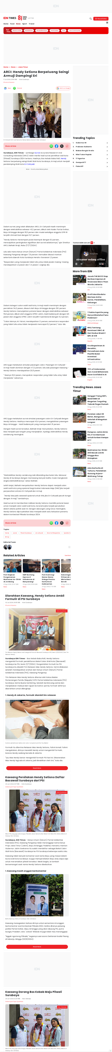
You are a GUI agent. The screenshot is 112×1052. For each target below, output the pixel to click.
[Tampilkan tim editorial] (69, 547)
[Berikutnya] (71, 673)
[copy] (67, 146)
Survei (37, 153)
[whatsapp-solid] (51, 146)
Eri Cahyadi (29, 164)
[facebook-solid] (56, 146)
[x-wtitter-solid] (62, 146)
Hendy (63, 158)
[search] (90, 18)
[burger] (107, 22)
